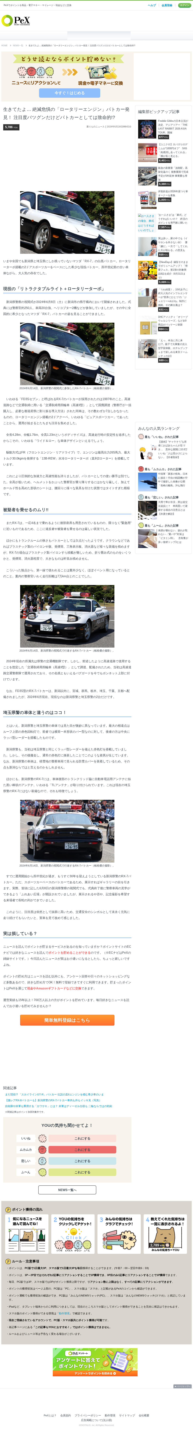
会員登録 (167, 5)
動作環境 (64, 1313)
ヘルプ (152, 5)
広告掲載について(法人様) (96, 1420)
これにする (82, 1138)
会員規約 (65, 1415)
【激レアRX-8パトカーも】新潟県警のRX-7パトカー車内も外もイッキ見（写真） (53, 1100)
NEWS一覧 (18, 45)
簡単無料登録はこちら (67, 1020)
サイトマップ (127, 1415)
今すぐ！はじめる (70, 93)
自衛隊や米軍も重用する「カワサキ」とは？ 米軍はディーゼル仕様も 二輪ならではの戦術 (58, 1106)
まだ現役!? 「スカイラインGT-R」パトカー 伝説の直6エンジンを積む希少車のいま (54, 1094)
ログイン (184, 5)
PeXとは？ (50, 1415)
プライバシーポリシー (88, 1415)
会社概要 (144, 1415)
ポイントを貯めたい (99, 35)
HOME (35, 35)
